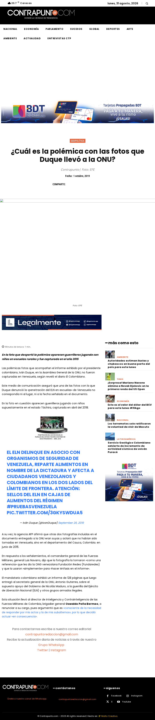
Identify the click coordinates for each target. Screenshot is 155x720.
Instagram (58, 650)
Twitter (42, 650)
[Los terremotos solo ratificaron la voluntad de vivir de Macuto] (110, 417)
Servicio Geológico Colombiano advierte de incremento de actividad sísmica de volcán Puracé (129, 447)
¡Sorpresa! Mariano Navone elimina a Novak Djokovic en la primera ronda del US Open (128, 386)
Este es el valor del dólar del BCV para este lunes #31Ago (130, 406)
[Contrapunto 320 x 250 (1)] (129, 504)
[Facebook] (70, 184)
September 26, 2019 (71, 523)
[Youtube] (118, 701)
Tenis (120, 379)
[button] (146, 3)
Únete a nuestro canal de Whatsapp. (27, 698)
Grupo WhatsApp (51, 645)
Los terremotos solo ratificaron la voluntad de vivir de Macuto (129, 425)
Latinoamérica (126, 439)
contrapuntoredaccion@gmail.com (51, 634)
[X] (79, 184)
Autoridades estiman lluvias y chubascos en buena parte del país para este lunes (129, 364)
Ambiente (122, 357)
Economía (123, 401)
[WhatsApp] (96, 184)
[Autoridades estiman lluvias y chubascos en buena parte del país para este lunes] (110, 354)
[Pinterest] (87, 184)
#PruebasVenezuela (32, 507)
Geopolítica (77, 140)
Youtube (126, 701)
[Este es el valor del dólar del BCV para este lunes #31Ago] (110, 399)
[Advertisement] (77, 71)
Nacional (123, 420)
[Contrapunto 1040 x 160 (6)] (77, 126)
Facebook (116, 695)
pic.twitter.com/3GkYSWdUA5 (45, 513)
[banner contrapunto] (52, 333)
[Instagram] (127, 696)
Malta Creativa (109, 716)
